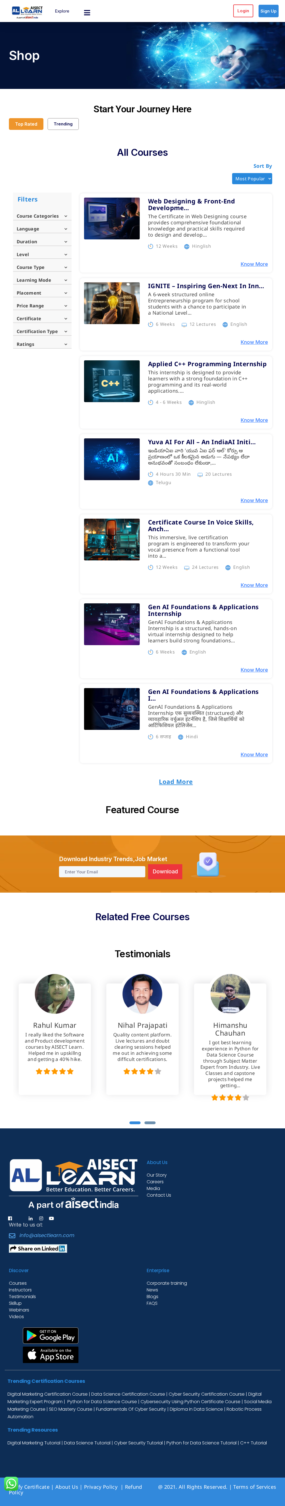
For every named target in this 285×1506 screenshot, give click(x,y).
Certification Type (37, 331)
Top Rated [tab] (26, 124)
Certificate (29, 318)
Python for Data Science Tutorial (201, 1443)
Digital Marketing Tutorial (35, 1443)
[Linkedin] (31, 1218)
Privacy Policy (101, 1486)
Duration (27, 242)
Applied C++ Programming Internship (207, 364)
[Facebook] (10, 1218)
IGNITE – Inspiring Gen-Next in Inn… (206, 285)
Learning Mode (34, 280)
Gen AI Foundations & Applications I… (203, 694)
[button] (134, 1123)
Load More (176, 781)
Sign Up (269, 11)
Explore (62, 11)
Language (28, 229)
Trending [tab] (63, 124)
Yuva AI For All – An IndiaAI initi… (202, 442)
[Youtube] (51, 1218)
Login (243, 10)
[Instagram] (41, 1218)
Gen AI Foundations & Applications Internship (203, 610)
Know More (254, 264)
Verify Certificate (29, 1486)
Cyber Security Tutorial (139, 1443)
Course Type (31, 267)
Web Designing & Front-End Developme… (191, 204)
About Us (66, 1486)
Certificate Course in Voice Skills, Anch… (201, 525)
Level (23, 254)
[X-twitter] (20, 1218)
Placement (29, 293)
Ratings (26, 344)
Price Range (30, 306)
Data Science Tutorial (87, 1443)
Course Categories (38, 216)
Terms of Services (254, 1486)
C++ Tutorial (253, 1443)
